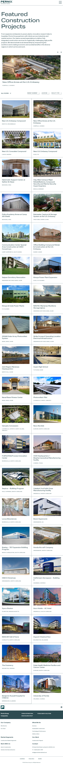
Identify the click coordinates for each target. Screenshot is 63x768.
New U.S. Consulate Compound (14, 151)
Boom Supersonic (40, 519)
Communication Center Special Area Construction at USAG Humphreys (14, 247)
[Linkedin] (61, 707)
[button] (58, 52)
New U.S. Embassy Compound (14, 121)
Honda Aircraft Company (43, 547)
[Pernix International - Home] (6, 3)
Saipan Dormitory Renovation (13, 277)
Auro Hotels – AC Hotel (42, 608)
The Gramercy (7, 665)
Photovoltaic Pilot (40, 397)
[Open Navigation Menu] (60, 2)
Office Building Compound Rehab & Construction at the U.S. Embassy (46, 247)
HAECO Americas (9, 578)
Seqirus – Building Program (13, 488)
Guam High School (40, 367)
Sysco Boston (7, 608)
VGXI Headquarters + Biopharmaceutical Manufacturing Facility (47, 458)
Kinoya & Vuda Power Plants (13, 306)
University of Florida (41, 696)
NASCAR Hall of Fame (10, 637)
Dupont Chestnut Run (41, 637)
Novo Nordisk (38, 426)
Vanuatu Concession (10, 426)
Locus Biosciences (9, 519)
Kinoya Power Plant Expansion (45, 277)
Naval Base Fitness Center (12, 397)
